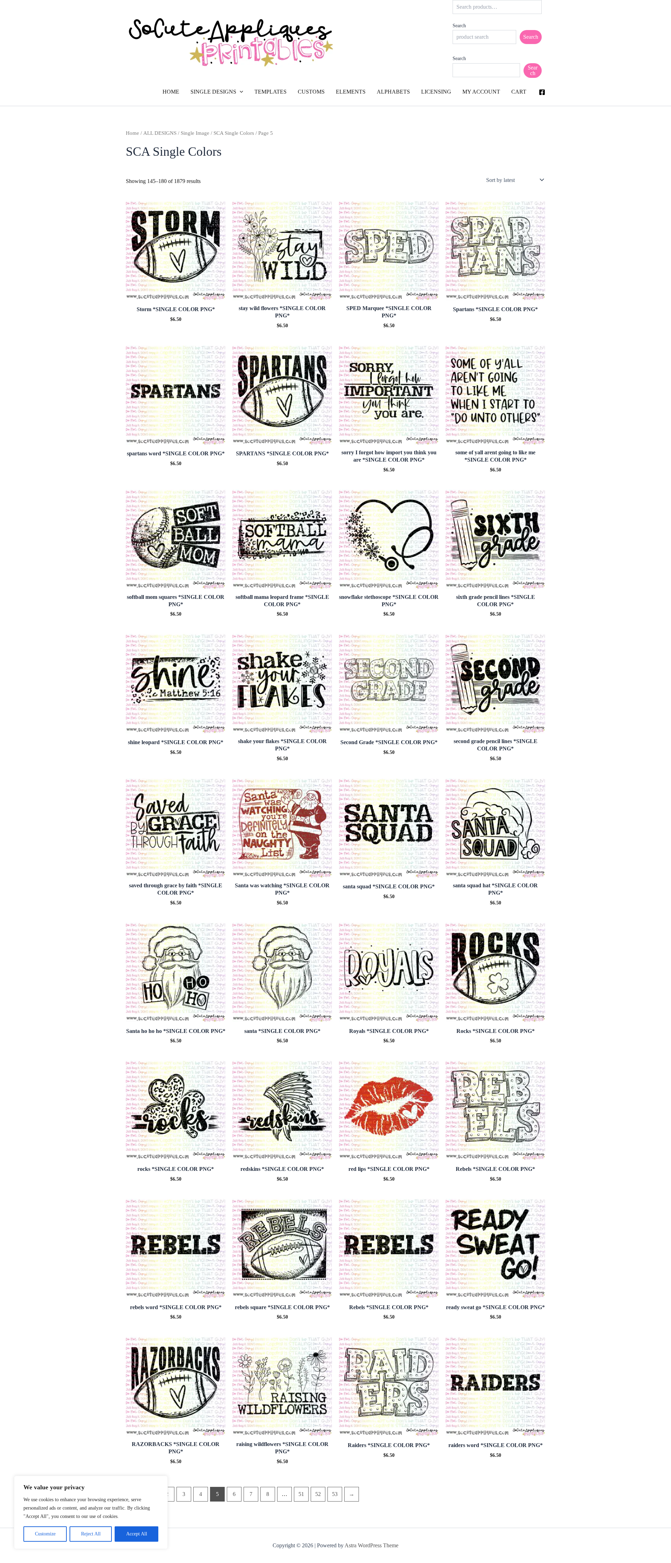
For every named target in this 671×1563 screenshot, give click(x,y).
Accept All (136, 1533)
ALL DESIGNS (159, 133)
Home (132, 133)
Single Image (195, 133)
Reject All (91, 1533)
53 (335, 1494)
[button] (239, 92)
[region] (91, 1512)
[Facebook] (542, 92)
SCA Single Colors (234, 133)
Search (459, 25)
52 (318, 1494)
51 (301, 1494)
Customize (45, 1533)
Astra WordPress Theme (371, 1545)
